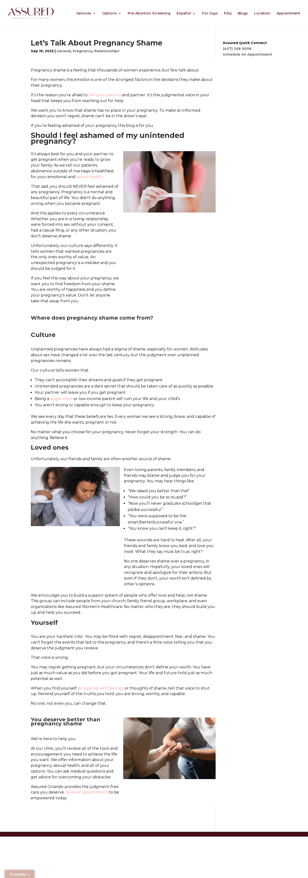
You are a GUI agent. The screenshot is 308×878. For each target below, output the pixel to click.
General (64, 51)
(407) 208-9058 (237, 48)
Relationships (106, 51)
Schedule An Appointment (247, 54)
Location (262, 13)
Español (184, 13)
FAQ (227, 13)
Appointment (288, 13)
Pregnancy (82, 51)
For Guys (210, 13)
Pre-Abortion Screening (149, 13)
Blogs (243, 13)
